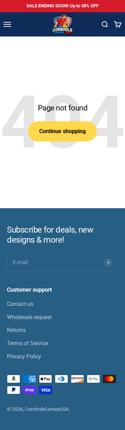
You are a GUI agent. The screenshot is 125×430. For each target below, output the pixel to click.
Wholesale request (29, 317)
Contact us (20, 304)
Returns (16, 330)
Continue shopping (62, 131)
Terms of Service (27, 343)
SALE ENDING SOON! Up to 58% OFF (62, 5)
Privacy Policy (24, 356)
